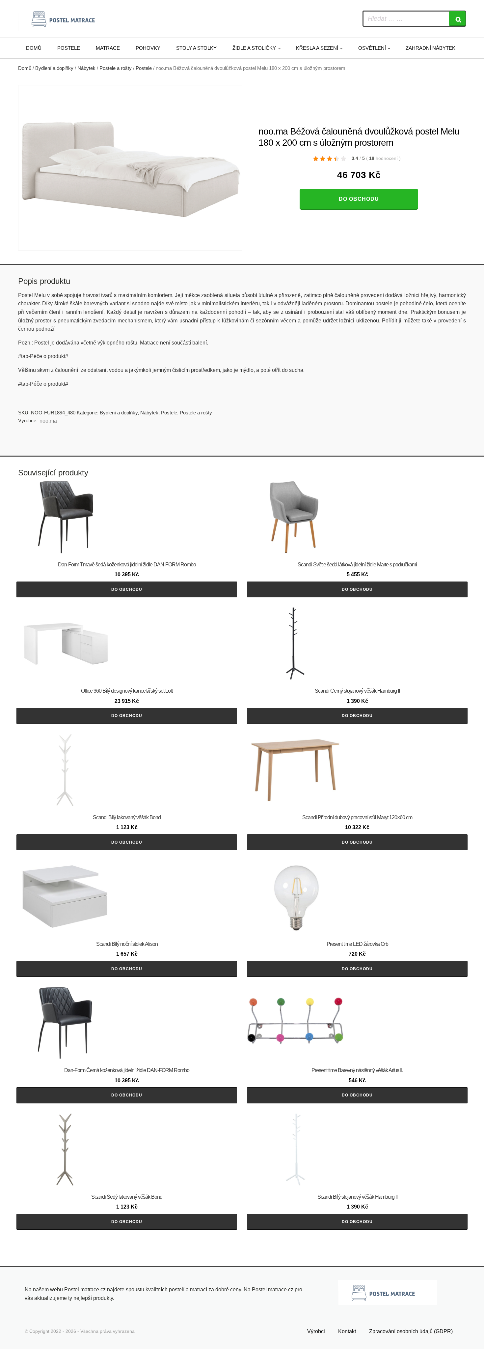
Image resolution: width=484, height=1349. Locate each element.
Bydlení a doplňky (54, 68)
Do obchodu (359, 199)
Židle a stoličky (254, 48)
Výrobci (316, 1331)
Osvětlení (372, 48)
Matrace (108, 48)
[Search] (457, 18)
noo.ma (48, 421)
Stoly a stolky (196, 48)
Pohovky (148, 48)
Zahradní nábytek (430, 48)
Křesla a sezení (317, 48)
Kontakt (347, 1331)
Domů (33, 48)
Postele (68, 48)
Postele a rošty (115, 68)
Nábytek (86, 68)
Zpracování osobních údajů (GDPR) (411, 1331)
